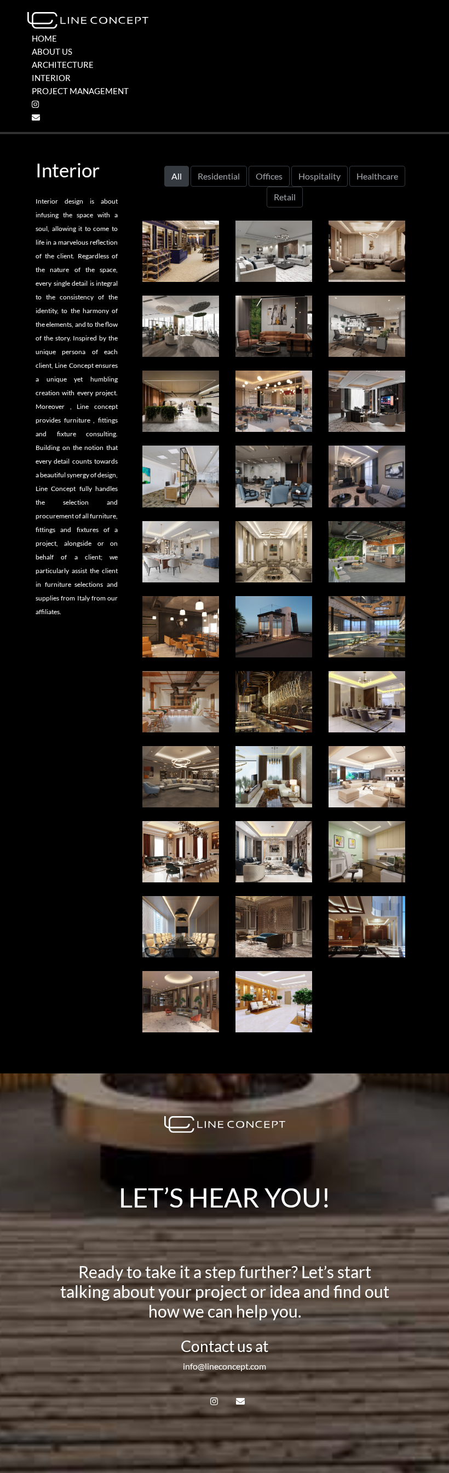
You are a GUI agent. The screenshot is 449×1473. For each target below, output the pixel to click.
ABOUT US (52, 51)
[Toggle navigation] (414, 20)
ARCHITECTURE (63, 65)
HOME (44, 38)
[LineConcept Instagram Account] (35, 104)
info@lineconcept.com (224, 1366)
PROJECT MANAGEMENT (80, 91)
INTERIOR (51, 78)
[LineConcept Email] (35, 117)
